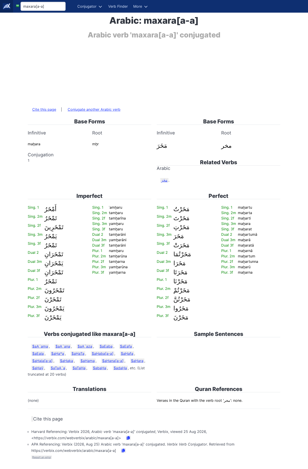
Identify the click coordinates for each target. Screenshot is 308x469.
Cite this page (44, 109)
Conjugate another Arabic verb (94, 109)
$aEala (38, 353)
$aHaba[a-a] (102, 353)
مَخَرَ (164, 180)
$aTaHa (79, 368)
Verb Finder (118, 6)
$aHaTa (77, 353)
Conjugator (87, 6)
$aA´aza (85, 346)
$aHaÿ (37, 368)
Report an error (41, 457)
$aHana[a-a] (113, 360)
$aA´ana (62, 346)
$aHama (87, 360)
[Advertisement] (154, 70)
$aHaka (66, 360)
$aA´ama (40, 346)
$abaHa (99, 368)
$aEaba (106, 346)
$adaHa (120, 368)
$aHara (137, 360)
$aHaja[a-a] (42, 360)
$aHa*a (57, 353)
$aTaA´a (58, 368)
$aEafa (126, 346)
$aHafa (127, 353)
